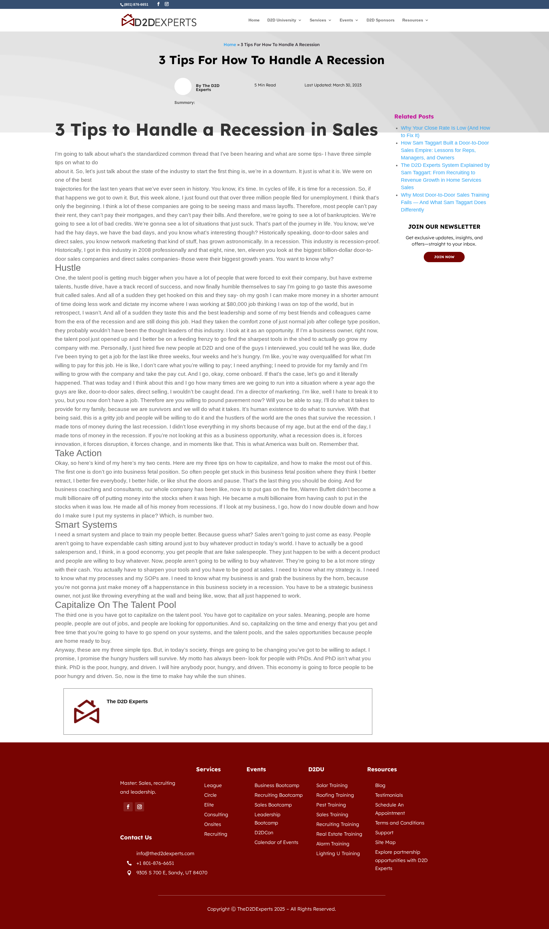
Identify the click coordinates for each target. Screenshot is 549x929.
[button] (218, 158)
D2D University (281, 20)
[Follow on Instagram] (139, 806)
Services (318, 20)
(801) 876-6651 (136, 5)
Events (346, 20)
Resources (412, 20)
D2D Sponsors (381, 20)
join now (444, 257)
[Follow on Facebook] (128, 806)
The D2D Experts (127, 701)
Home (254, 20)
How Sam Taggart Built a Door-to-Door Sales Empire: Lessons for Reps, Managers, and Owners (445, 150)
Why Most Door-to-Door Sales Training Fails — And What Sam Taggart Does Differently (445, 202)
